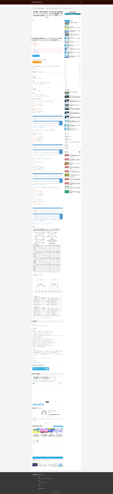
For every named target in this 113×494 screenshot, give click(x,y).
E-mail (33, 452)
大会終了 (39, 404)
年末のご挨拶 (66, 148)
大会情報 (43, 404)
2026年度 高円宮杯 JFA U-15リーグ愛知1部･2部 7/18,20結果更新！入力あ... (74, 125)
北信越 (39, 5)
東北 (36, 5)
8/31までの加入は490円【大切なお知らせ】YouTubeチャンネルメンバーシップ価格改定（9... (74, 188)
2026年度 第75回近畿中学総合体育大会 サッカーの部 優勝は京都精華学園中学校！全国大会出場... (75, 113)
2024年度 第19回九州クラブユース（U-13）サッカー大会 (40, 362)
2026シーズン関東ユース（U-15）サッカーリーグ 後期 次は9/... (74, 42)
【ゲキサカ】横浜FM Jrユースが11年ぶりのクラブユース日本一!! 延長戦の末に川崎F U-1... (74, 171)
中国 (50, 5)
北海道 (33, 5)
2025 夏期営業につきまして (68, 139)
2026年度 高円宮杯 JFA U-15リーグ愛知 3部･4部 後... (74, 53)
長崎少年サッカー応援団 (40, 368)
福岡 (46, 428)
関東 (42, 5)
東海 (44, 5)
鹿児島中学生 (38, 428)
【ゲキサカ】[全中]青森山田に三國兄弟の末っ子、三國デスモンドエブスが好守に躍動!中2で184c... (75, 180)
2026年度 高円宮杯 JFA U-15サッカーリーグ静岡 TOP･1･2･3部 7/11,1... (74, 129)
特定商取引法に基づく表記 (41, 488)
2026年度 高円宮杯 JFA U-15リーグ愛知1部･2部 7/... (74, 38)
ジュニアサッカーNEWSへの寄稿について (43, 482)
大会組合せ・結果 (36, 50)
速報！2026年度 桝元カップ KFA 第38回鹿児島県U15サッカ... (74, 27)
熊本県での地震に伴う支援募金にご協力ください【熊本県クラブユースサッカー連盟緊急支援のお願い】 (75, 192)
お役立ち (67, 5)
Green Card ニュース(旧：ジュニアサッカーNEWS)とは (44, 478)
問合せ (74, 5)
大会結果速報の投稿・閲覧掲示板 (73, 22)
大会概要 (35, 51)
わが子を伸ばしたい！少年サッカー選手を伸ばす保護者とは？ (75, 164)
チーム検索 (63, 5)
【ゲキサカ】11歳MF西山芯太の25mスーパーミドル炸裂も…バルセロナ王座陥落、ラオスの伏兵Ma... (75, 168)
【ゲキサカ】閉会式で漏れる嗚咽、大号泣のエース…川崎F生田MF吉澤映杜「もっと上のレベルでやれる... (75, 156)
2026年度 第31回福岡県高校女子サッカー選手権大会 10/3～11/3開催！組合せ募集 (43, 435)
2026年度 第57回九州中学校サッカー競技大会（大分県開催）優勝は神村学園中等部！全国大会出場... (75, 118)
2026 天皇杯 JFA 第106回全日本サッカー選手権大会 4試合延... (74, 49)
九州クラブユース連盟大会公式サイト (40, 127)
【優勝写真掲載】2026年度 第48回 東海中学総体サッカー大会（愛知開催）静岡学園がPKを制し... (75, 109)
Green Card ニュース (37, 2)
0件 (40, 403)
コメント (38, 403)
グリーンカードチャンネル (38, 67)
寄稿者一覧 (39, 484)
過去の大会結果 (36, 52)
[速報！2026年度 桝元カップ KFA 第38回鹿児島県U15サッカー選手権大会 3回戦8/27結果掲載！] (36, 431)
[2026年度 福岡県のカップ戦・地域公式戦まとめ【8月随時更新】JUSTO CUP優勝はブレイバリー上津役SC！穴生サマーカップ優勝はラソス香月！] (51, 431)
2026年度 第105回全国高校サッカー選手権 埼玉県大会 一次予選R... (74, 31)
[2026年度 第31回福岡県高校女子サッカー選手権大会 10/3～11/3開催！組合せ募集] (44, 431)
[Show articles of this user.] (40, 413)
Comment (33, 443)
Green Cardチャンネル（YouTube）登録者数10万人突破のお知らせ (72, 142)
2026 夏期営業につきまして (68, 136)
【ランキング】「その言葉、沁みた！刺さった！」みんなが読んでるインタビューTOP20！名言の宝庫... (74, 176)
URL (32, 454)
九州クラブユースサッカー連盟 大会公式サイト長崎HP (42, 223)
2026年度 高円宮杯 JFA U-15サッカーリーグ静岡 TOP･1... (74, 45)
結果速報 (59, 5)
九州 (55, 5)
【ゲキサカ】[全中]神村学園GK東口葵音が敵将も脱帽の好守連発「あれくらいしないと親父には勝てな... (75, 184)
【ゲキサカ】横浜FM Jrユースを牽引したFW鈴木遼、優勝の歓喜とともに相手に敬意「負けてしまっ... (75, 160)
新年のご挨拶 (66, 145)
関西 (47, 5)
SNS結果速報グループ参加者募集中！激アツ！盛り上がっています (74, 35)
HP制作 (70, 5)
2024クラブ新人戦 (35, 404)
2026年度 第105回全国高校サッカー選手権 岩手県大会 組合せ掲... (74, 56)
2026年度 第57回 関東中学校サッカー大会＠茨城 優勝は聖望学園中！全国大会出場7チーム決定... (75, 102)
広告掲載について (40, 480)
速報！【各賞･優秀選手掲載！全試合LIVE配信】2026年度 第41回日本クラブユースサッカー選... (74, 122)
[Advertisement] (47, 29)
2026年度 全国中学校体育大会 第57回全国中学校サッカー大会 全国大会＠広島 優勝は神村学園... (75, 97)
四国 (53, 5)
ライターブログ (40, 486)
